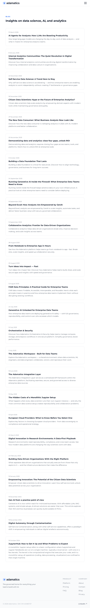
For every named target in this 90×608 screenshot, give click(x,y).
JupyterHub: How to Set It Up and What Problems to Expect (38, 544)
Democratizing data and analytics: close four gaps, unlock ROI (39, 141)
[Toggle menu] (85, 3)
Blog (81, 591)
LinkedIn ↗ (82, 604)
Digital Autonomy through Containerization (30, 523)
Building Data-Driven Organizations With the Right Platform (39, 459)
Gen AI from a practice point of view (26, 500)
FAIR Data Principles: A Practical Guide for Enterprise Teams (38, 287)
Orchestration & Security (21, 330)
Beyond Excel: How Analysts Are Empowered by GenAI (36, 205)
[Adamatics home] (11, 3)
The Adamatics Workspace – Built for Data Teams (33, 354)
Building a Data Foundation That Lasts (28, 161)
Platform (66, 583)
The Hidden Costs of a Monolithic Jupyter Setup (32, 397)
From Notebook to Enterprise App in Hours (30, 246)
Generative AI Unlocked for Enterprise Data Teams (33, 310)
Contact (82, 587)
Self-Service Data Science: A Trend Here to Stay (32, 79)
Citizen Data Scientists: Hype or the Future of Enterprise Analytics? (42, 100)
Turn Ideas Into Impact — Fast (23, 266)
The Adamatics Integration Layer (25, 374)
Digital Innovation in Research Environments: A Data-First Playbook (42, 438)
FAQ (64, 591)
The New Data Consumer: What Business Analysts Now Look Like (41, 120)
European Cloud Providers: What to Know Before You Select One (40, 418)
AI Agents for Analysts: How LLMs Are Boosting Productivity (38, 35)
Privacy (82, 594)
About (81, 583)
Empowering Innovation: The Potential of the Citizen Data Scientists (42, 479)
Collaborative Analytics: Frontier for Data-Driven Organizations (40, 225)
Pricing (66, 587)
